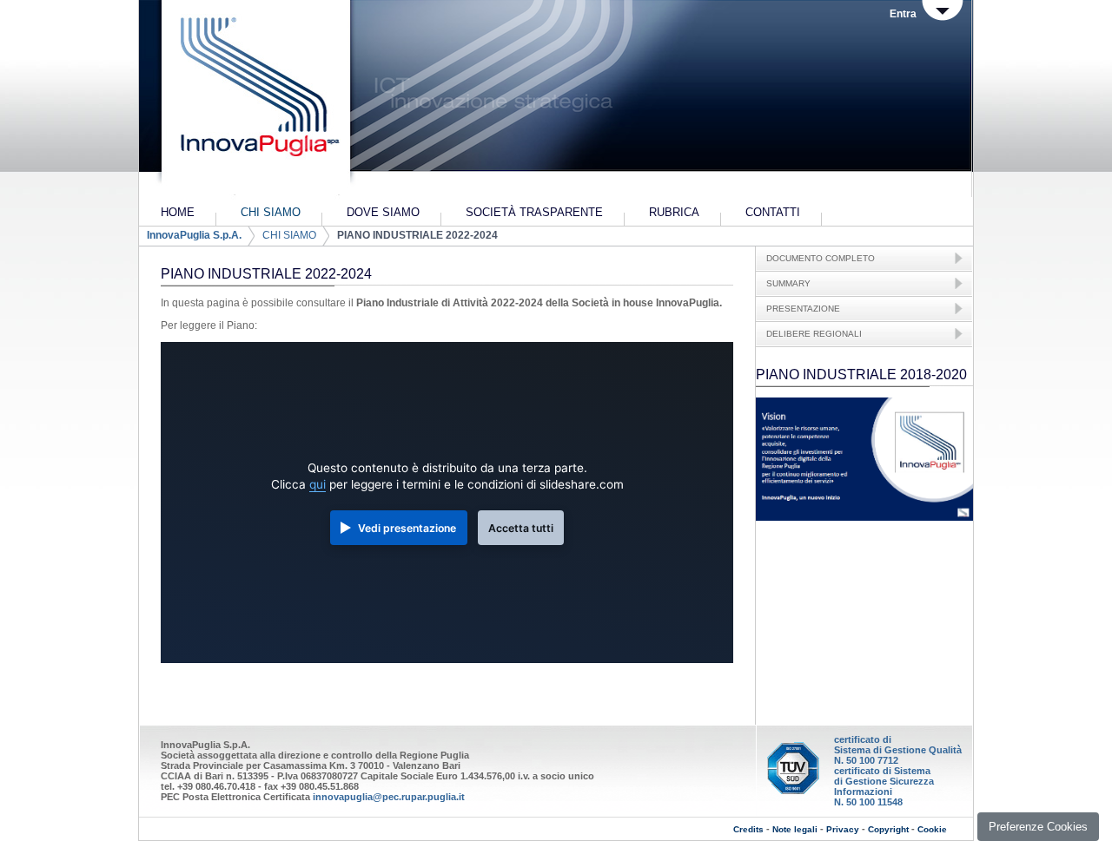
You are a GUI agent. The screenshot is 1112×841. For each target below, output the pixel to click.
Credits (748, 829)
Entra (903, 14)
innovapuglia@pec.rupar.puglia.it (389, 797)
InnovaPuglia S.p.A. (194, 235)
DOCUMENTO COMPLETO (820, 258)
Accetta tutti (520, 528)
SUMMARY (788, 283)
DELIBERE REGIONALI (814, 333)
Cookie (932, 829)
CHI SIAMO (289, 235)
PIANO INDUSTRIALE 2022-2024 (417, 235)
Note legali (794, 829)
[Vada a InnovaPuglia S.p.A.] (254, 99)
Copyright (888, 829)
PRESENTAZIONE (803, 308)
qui (317, 484)
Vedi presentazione (407, 528)
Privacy (842, 829)
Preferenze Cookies (1038, 826)
